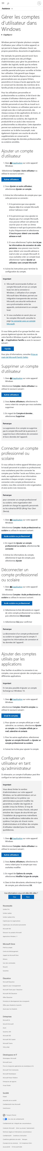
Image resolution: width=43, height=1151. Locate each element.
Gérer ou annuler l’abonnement (25, 1128)
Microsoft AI (6, 1020)
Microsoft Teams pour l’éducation (12, 989)
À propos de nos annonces (10, 1143)
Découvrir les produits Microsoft (12, 932)
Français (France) (11, 1115)
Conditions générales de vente (12, 1139)
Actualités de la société (9, 1100)
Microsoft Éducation (8, 982)
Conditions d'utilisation (20, 1135)
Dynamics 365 (7, 1032)
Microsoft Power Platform (10, 1078)
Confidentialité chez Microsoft (11, 1104)
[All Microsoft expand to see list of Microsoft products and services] (3, 3)
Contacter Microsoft (8, 1128)
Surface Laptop (7, 913)
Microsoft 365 (7, 929)
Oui (14, 897)
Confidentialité (7, 1135)
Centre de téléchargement (10, 951)
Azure (4, 1028)
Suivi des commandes (9, 963)
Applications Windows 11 (10, 936)
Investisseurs (6, 1108)
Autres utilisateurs (11, 179)
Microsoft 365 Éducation (10, 993)
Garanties (6, 971)
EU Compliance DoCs (26, 1143)
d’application (17, 163)
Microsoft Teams (8, 1043)
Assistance (6, 8)
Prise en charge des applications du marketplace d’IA (18, 1066)
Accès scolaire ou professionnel (17, 536)
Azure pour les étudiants (10, 1009)
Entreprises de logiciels (9, 1081)
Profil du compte (7, 947)
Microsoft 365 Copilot (9, 1039)
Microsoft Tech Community (10, 1070)
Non (28, 897)
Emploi (5, 1096)
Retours (5, 959)
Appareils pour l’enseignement (12, 986)
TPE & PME (6, 1047)
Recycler (5, 967)
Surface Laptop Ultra (9, 917)
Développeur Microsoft (9, 1058)
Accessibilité (6, 1147)
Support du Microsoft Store (11, 955)
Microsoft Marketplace (9, 1074)
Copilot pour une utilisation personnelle (14, 925)
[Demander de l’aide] (8, 3)
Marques (24, 1139)
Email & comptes (11, 715)
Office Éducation (7, 997)
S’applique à (7, 35)
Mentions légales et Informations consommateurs (17, 1132)
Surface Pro (6, 909)
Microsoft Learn (7, 1062)
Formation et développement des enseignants (16, 1001)
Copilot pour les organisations (11, 921)
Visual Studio (7, 1085)
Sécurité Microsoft (8, 1024)
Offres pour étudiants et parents (12, 1005)
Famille (8, 348)
